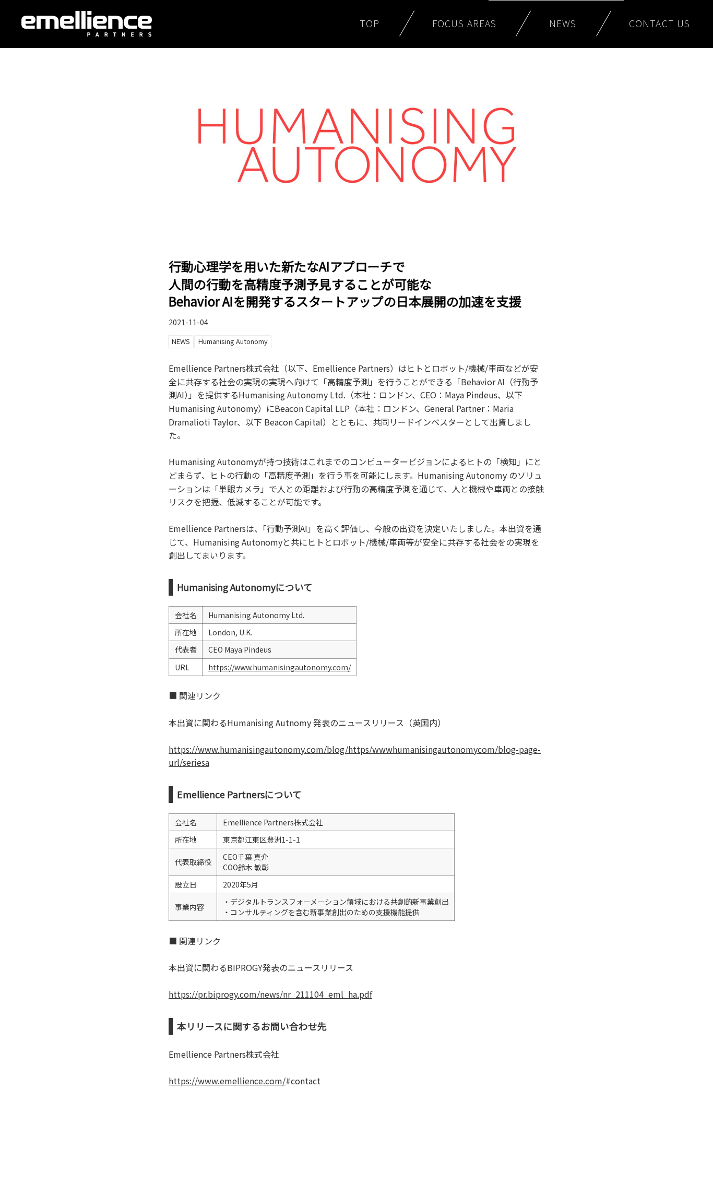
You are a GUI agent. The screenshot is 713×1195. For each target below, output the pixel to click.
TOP (369, 23)
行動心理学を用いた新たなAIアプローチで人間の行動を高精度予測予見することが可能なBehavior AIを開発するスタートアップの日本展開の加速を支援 (345, 283)
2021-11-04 (188, 321)
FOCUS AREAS (464, 23)
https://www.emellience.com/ (227, 1080)
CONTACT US (659, 23)
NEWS (562, 23)
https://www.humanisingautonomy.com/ (279, 667)
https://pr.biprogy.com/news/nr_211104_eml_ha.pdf (270, 994)
